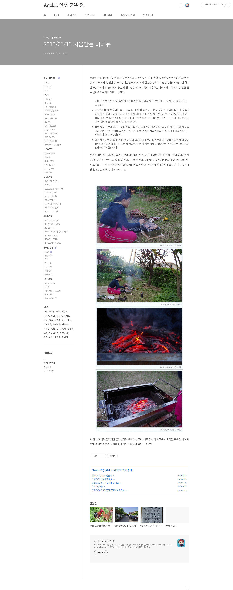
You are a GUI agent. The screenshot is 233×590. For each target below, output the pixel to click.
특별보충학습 (50, 294)
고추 (45, 332)
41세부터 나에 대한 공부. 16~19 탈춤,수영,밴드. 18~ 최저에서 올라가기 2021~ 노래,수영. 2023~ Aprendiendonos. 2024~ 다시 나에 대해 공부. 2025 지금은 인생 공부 (132, 546)
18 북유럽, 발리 (51, 235)
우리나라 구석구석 (52, 181)
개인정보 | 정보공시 (53, 290)
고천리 (57, 320)
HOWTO (48, 149)
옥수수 (65, 324)
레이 (58, 311)
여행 (62, 332)
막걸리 (64, 311)
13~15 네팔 (49, 227)
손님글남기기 (128, 15)
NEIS (47, 286)
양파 (64, 328)
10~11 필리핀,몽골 (52, 220)
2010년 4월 (97, 486)
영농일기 (48, 99)
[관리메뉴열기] (228, 5)
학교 (53, 315)
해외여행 (48, 216)
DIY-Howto (50, 153)
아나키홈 (107, 15)
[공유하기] (99, 456)
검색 (181, 5)
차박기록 (48, 184)
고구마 (56, 332)
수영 (45, 337)
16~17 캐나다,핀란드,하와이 (56, 231)
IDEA (47, 251)
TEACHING (50, 283)
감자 (58, 328)
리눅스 (67, 315)
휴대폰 (59, 315)
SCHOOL (48, 279)
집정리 (70, 328)
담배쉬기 (48, 263)
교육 (45, 320)
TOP (187, 588)
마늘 (51, 337)
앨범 (53, 328)
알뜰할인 (48, 86)
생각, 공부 (49, 247)
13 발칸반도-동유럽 (53, 224)
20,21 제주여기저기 (53, 203)
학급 (51, 320)
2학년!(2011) (50, 125)
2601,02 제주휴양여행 (54, 188)
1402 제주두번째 (52, 207)
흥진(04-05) (50, 137)
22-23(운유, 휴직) (52, 110)
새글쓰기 (72, 15)
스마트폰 (47, 324)
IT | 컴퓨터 (49, 168)
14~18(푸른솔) (51, 118)
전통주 (47, 157)
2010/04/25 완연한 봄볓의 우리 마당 (108, 490)
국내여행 (48, 177)
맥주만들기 (49, 161)
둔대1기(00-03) (51, 140)
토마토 (68, 320)
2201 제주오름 (51, 196)
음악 (46, 259)
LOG (95, 470)
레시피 (46, 315)
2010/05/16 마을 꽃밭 (102, 479)
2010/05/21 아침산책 (102, 475)
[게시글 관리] (103, 456)
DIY (45, 311)
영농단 (51, 311)
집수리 (57, 337)
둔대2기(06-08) (51, 133)
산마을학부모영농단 (53, 144)
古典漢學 (48, 274)
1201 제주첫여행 (52, 211)
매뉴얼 (46, 328)
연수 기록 (48, 255)
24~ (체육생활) (51, 106)
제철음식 (48, 270)
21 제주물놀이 (50, 200)
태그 (56, 15)
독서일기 (48, 103)
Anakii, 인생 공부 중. (64, 5)
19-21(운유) (50, 114)
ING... (47, 82)
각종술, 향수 (50, 164)
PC (67, 332)
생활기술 (48, 172)
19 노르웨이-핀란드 (53, 242)
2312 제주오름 (51, 192)
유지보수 (57, 324)
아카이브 (90, 15)
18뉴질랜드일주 (51, 239)
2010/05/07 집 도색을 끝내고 (105, 482)
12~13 (47, 122)
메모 (46, 90)
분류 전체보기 (51, 77)
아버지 (65, 337)
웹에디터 (148, 15)
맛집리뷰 (48, 266)
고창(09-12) (106, 470)
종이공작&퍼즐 (51, 298)
